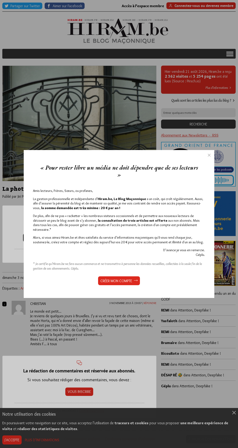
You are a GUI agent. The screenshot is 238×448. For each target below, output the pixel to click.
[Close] (209, 155)
